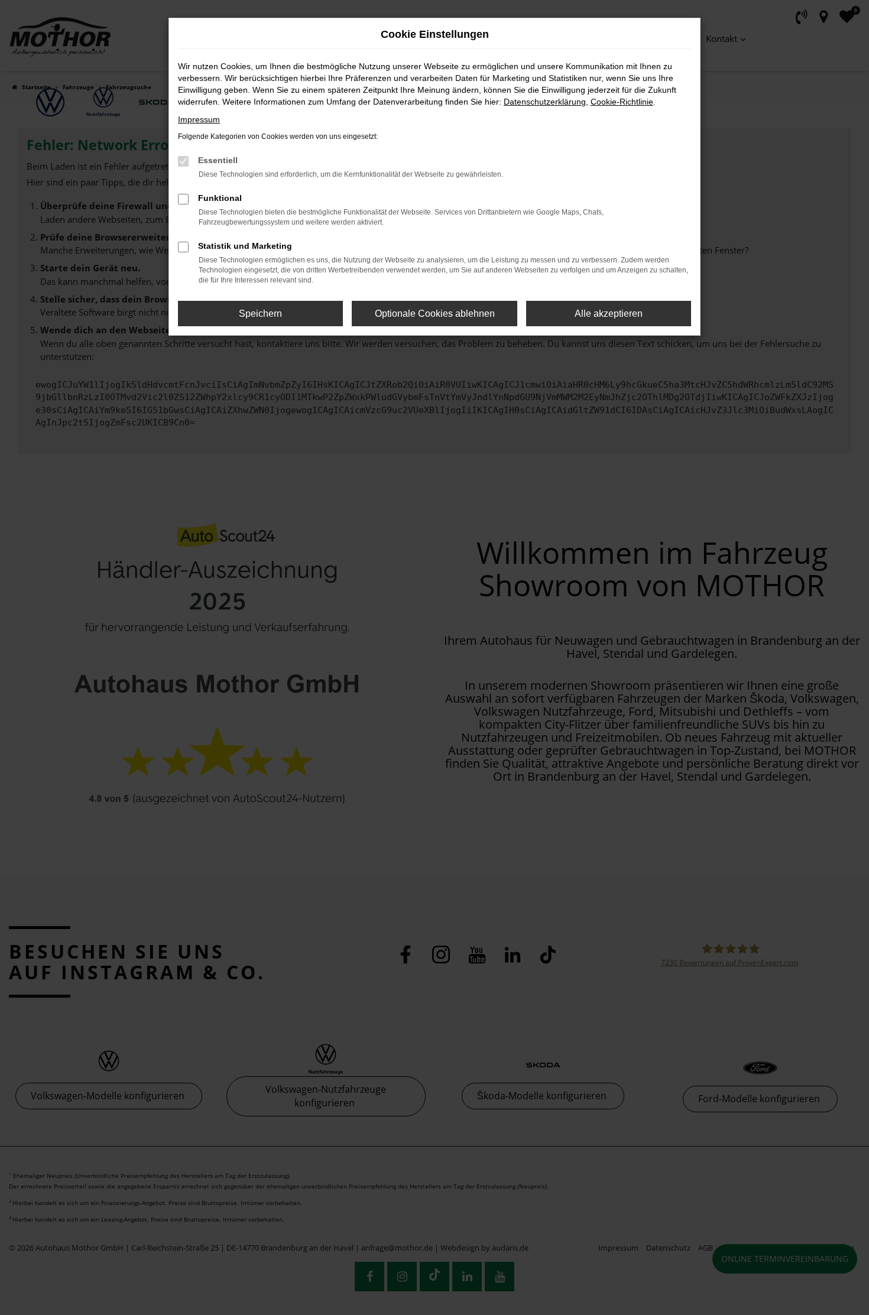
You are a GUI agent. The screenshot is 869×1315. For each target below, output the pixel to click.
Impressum (199, 119)
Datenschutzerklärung (545, 101)
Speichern (260, 314)
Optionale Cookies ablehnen (435, 314)
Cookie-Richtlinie (622, 101)
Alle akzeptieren (609, 314)
